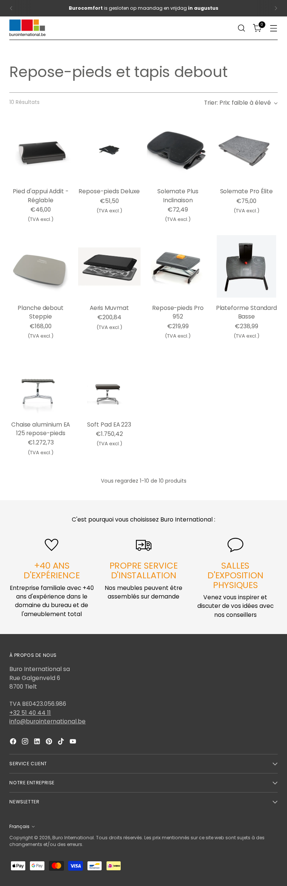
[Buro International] (28, 28)
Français (19, 826)
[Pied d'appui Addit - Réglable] (40, 150)
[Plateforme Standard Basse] (246, 266)
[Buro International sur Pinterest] (49, 742)
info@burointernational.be (47, 721)
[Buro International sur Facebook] (13, 742)
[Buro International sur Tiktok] (61, 742)
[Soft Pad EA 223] (109, 383)
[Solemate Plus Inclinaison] (178, 150)
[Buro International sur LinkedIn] (37, 742)
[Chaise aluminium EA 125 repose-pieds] (40, 383)
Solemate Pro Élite (246, 191)
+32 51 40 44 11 (30, 713)
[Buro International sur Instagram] (25, 742)
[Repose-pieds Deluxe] (109, 150)
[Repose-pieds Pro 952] (178, 266)
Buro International (73, 837)
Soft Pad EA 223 (109, 424)
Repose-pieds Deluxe (109, 191)
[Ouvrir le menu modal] (273, 28)
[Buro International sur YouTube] (73, 742)
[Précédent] (11, 8)
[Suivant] (276, 8)
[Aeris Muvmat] (109, 266)
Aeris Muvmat (109, 308)
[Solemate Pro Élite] (246, 150)
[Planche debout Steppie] (40, 266)
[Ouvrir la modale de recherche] (241, 28)
